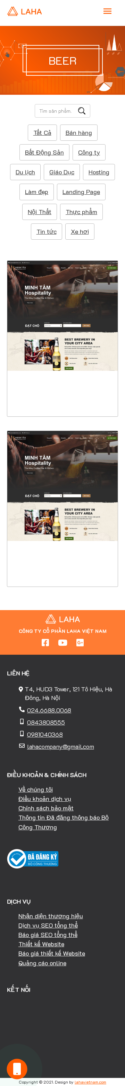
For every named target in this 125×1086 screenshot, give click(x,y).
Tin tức (46, 231)
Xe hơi (80, 231)
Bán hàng (79, 132)
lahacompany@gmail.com (60, 746)
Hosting (99, 172)
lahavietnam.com (90, 1082)
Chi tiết (63, 374)
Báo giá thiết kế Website (51, 953)
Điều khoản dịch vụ (44, 798)
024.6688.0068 (49, 710)
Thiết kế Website (41, 944)
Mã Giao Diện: (63, 325)
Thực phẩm (81, 212)
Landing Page (81, 191)
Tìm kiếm (81, 111)
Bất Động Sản (44, 152)
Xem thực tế (62, 395)
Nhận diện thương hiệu (50, 916)
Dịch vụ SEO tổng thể (48, 925)
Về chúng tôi (35, 789)
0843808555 (46, 722)
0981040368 (45, 734)
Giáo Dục (61, 172)
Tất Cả (42, 132)
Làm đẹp (36, 191)
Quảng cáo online (42, 963)
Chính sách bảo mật (46, 808)
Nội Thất (39, 212)
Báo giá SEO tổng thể (47, 934)
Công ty (89, 152)
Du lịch (25, 172)
